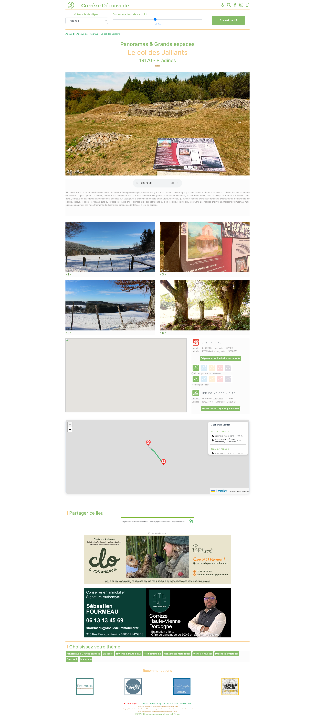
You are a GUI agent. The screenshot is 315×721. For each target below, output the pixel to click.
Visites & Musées (202, 653)
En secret (108, 653)
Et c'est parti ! (228, 20)
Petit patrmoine (152, 653)
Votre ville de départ (86, 14)
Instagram (86, 659)
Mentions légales (157, 703)
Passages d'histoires (227, 653)
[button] (163, 462)
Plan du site (172, 703)
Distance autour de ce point (130, 14)
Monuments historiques (177, 653)
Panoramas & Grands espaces (83, 653)
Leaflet (221, 491)
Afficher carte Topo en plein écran (220, 408)
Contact (144, 703)
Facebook (72, 659)
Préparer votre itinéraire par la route (220, 358)
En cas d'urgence (131, 703)
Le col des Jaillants (110, 34)
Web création (185, 703)
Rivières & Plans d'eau (128, 653)
